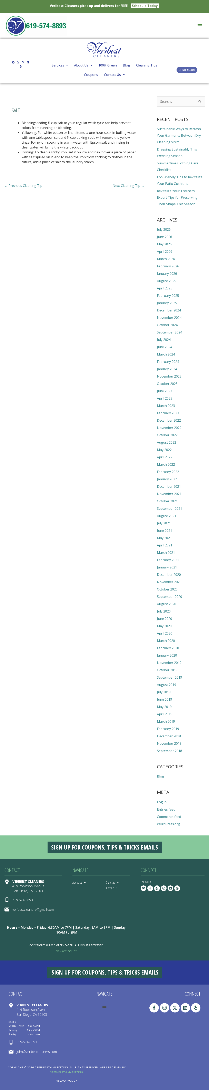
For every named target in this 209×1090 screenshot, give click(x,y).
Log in (162, 802)
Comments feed (169, 816)
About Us (81, 65)
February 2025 (168, 295)
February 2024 (168, 361)
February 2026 (168, 266)
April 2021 (164, 545)
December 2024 (169, 310)
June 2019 (164, 699)
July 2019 (164, 692)
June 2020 (164, 618)
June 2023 (164, 391)
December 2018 (169, 736)
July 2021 (164, 523)
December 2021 (169, 486)
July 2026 (164, 229)
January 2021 (167, 567)
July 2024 (164, 339)
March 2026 (166, 259)
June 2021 (164, 530)
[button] (199, 25)
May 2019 (164, 707)
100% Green (107, 65)
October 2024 (167, 325)
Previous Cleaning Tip (23, 185)
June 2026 (164, 237)
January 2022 (167, 479)
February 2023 (168, 413)
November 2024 (169, 317)
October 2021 (167, 501)
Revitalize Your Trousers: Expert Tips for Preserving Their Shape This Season (177, 197)
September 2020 (169, 596)
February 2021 (168, 560)
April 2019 (164, 714)
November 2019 (169, 662)
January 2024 (167, 369)
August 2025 (166, 281)
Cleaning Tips (146, 65)
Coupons (91, 74)
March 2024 (166, 354)
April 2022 (164, 457)
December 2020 (169, 574)
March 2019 (166, 721)
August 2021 (166, 516)
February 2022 (168, 472)
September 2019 (169, 677)
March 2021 (166, 552)
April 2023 (164, 398)
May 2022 (164, 450)
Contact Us (112, 74)
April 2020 (164, 633)
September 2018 (169, 751)
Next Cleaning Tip (128, 185)
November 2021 (169, 494)
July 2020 (164, 611)
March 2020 (166, 640)
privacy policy (66, 951)
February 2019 (168, 729)
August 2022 (166, 442)
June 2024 (164, 347)
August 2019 (166, 684)
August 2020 (166, 604)
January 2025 (167, 303)
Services (58, 65)
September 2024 (169, 332)
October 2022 (167, 435)
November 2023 (169, 376)
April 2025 (164, 288)
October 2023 (167, 383)
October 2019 (167, 670)
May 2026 (164, 244)
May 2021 (164, 538)
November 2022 (169, 427)
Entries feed (166, 809)
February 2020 (168, 648)
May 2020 (164, 626)
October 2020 (167, 589)
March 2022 (166, 464)
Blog (126, 65)
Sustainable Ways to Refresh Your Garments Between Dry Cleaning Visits (179, 135)
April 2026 (164, 251)
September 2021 (169, 508)
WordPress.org (168, 824)
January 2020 (167, 655)
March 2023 (166, 405)
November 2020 (169, 582)
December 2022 (169, 420)
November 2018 (169, 743)
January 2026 (167, 273)
